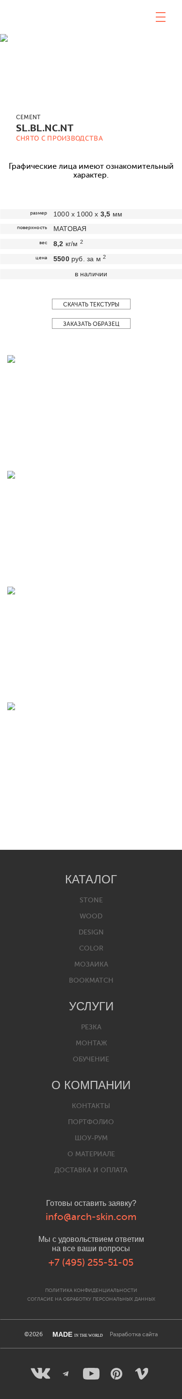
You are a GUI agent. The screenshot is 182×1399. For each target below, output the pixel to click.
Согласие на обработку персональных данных (91, 1299)
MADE (77, 1334)
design (91, 932)
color (91, 948)
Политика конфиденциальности (91, 1290)
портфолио (91, 1122)
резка (91, 1027)
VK (40, 1373)
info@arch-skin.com (91, 1216)
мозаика (91, 964)
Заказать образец (91, 324)
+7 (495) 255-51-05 (91, 1262)
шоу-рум (91, 1138)
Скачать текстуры (91, 304)
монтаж (91, 1043)
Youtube (91, 1373)
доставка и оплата (91, 1170)
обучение (91, 1059)
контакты (91, 1106)
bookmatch (91, 980)
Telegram (66, 1373)
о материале (91, 1154)
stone (91, 900)
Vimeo (141, 1373)
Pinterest (116, 1373)
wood (91, 916)
